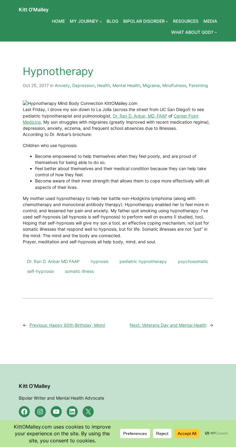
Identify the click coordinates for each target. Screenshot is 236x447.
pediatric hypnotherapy (143, 261)
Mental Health (126, 85)
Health (103, 85)
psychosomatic (193, 261)
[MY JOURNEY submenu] (100, 21)
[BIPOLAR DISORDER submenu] (167, 21)
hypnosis (99, 261)
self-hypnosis (40, 271)
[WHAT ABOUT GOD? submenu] (215, 32)
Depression (83, 85)
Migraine (151, 85)
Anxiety (62, 85)
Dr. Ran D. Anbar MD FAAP (53, 261)
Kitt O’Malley (34, 9)
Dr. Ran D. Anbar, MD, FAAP (140, 115)
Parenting (198, 85)
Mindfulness (174, 85)
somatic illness (79, 271)
